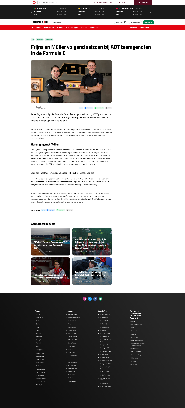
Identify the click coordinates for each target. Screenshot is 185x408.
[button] (143, 2)
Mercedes (39, 337)
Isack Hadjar (71, 346)
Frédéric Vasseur (41, 369)
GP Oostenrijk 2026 (105, 337)
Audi (37, 321)
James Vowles (40, 375)
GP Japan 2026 (104, 321)
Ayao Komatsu (40, 363)
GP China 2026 (104, 318)
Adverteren (134, 337)
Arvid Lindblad (72, 321)
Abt (33, 39)
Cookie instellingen (136, 355)
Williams (38, 346)
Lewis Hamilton (72, 356)
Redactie (38, 107)
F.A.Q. (133, 328)
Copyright (134, 364)
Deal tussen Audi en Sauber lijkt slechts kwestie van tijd (67, 173)
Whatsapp (100, 108)
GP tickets (133, 27)
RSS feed (134, 334)
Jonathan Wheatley (41, 379)
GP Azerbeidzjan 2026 (106, 361)
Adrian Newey (40, 353)
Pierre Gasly (71, 375)
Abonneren (148, 22)
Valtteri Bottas (72, 381)
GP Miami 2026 (104, 324)
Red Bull (38, 343)
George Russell (72, 343)
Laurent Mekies (40, 382)
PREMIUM (94, 27)
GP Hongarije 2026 (105, 348)
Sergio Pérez (71, 378)
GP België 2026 (104, 345)
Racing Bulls (39, 340)
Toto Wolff (39, 385)
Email (109, 108)
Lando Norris (71, 352)
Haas (37, 330)
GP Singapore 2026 (105, 364)
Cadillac (38, 324)
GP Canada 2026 (104, 327)
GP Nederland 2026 (105, 351)
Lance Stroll (71, 349)
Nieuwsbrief (144, 27)
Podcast (84, 27)
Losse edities (135, 22)
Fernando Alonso (72, 333)
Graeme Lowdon (40, 372)
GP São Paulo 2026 (105, 375)
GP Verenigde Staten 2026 (105, 368)
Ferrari (38, 327)
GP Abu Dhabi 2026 (105, 386)
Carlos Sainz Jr (72, 324)
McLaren (38, 333)
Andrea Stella (40, 359)
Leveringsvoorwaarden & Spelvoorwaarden (138, 344)
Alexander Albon (72, 314)
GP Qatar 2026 (104, 383)
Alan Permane (40, 356)
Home (133, 321)
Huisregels (134, 331)
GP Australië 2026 (105, 314)
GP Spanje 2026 (104, 357)
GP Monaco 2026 (104, 330)
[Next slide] (151, 12)
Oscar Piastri (71, 372)
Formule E (40, 39)
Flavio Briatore (40, 366)
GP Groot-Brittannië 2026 (105, 341)
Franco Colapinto (72, 337)
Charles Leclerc (72, 327)
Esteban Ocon (72, 330)
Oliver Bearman (72, 368)
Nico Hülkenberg (72, 365)
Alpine (38, 314)
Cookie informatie (136, 352)
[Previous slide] (31, 12)
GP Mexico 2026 (104, 372)
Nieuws (38, 27)
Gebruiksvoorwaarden (137, 340)
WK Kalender (49, 27)
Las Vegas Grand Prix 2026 (105, 379)
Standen (60, 27)
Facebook (89, 108)
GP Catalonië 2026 (105, 333)
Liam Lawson (71, 359)
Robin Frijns (49, 39)
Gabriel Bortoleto (72, 340)
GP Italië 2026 (104, 354)
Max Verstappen (72, 27)
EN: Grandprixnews (136, 324)
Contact (133, 361)
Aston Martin (40, 318)
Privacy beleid (135, 348)
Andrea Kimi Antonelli (74, 318)
